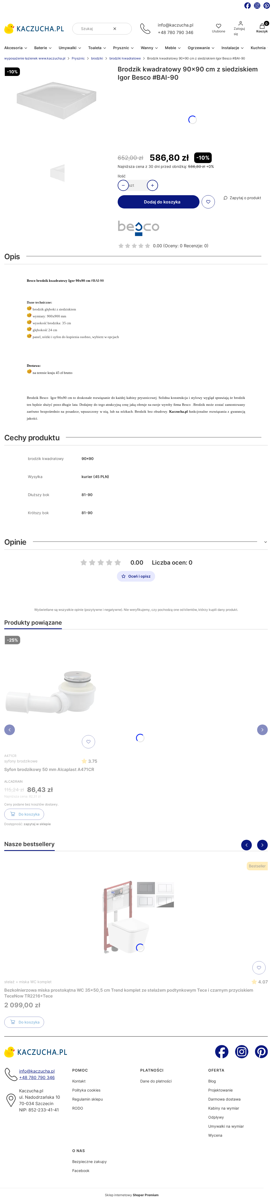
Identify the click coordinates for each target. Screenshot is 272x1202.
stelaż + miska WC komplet (28, 981)
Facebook (81, 1170)
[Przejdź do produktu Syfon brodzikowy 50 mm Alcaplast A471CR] (50, 692)
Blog (212, 1081)
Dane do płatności (156, 1081)
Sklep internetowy (132, 1195)
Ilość (122, 176)
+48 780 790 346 (175, 32)
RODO (77, 1108)
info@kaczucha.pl (175, 25)
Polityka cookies (86, 1090)
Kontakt (79, 1081)
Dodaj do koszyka (162, 201)
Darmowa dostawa (224, 1099)
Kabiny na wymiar (223, 1108)
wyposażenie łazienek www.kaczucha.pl (34, 58)
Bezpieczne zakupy (89, 1161)
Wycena (215, 1135)
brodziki (97, 58)
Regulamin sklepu (87, 1099)
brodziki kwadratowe (125, 58)
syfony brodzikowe (20, 761)
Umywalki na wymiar (226, 1126)
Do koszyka (29, 814)
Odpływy (216, 1117)
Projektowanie (220, 1090)
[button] (125, 28)
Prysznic (78, 58)
